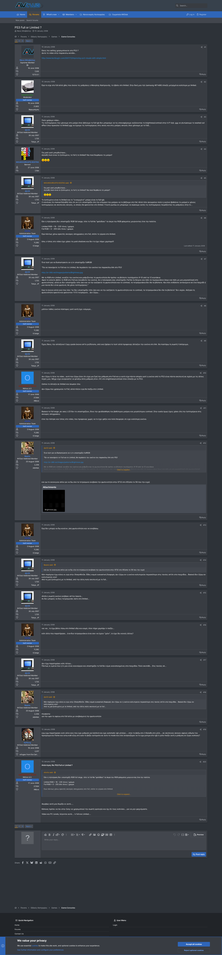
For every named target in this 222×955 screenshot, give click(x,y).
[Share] (201, 47)
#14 (204, 560)
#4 (205, 149)
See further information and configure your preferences (40, 950)
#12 (204, 443)
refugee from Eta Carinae (30, 754)
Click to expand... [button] (124, 470)
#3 (205, 117)
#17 (204, 660)
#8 (205, 306)
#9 (205, 341)
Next (28, 41)
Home (17, 925)
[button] (58, 14)
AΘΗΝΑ (36, 468)
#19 (204, 729)
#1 (205, 47)
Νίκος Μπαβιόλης (24, 31)
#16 (204, 625)
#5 (205, 178)
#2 (205, 82)
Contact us (19, 934)
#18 (204, 692)
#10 (204, 373)
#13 (204, 525)
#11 (204, 408)
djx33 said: (48, 448)
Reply (204, 74)
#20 (204, 762)
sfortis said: (48, 772)
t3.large (36, 246)
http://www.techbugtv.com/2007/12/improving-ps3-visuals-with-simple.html (74, 58)
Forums (18, 929)
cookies (35, 945)
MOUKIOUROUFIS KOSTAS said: (56, 183)
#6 (205, 218)
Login (115, 925)
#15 (204, 593)
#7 (205, 259)
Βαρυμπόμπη (34, 109)
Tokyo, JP (35, 142)
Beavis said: (48, 565)
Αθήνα (36, 401)
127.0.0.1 (35, 74)
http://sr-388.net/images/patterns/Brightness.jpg (62, 272)
